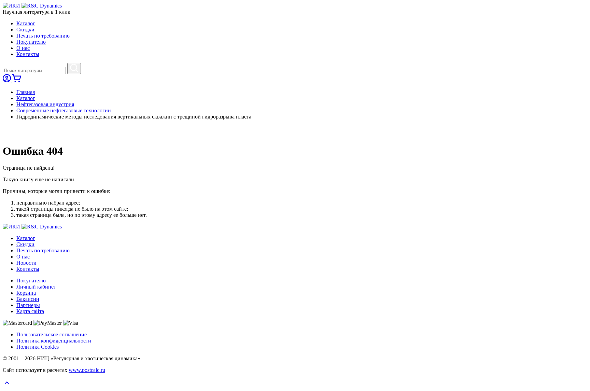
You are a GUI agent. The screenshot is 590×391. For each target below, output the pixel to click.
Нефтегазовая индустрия (45, 104)
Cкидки (25, 29)
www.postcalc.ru (87, 370)
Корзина (26, 293)
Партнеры (28, 305)
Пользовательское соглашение (51, 334)
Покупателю (31, 42)
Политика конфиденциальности (53, 341)
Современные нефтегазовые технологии (63, 110)
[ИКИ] (12, 6)
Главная (25, 92)
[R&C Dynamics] (42, 6)
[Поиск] (74, 68)
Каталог (25, 23)
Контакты (27, 54)
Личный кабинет (36, 287)
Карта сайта (30, 311)
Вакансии (27, 299)
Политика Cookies (37, 347)
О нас (23, 48)
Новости (26, 263)
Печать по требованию (43, 36)
